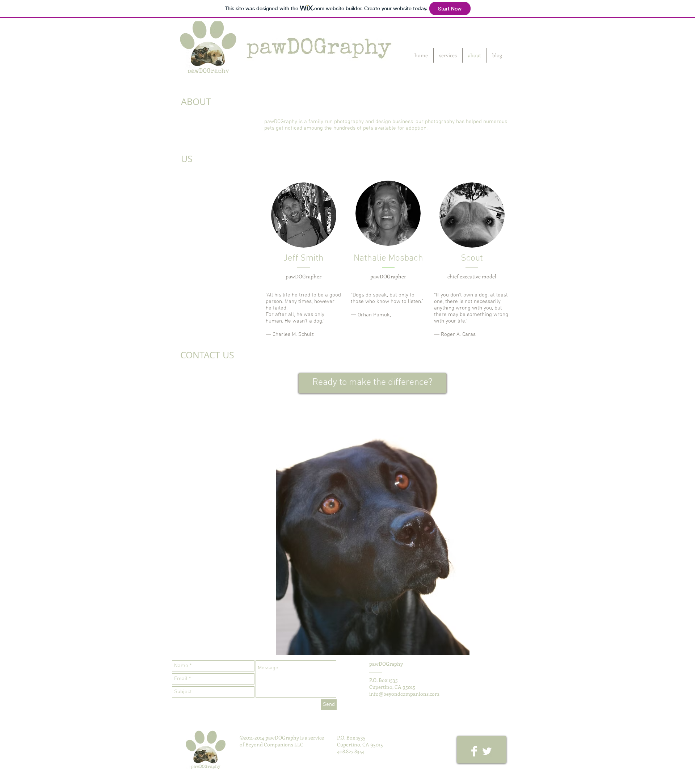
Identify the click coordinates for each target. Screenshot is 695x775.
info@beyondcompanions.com (404, 693)
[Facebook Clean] (474, 751)
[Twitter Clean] (486, 751)
